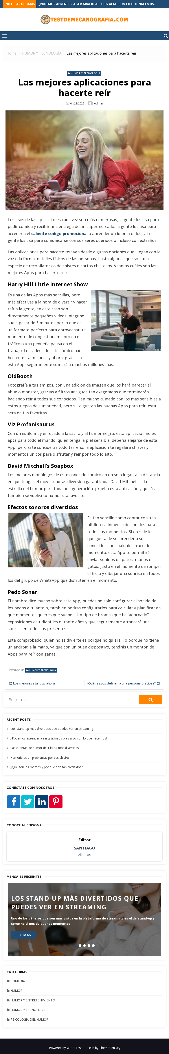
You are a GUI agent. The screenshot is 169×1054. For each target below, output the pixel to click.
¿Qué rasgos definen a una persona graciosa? (121, 683)
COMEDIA (18, 981)
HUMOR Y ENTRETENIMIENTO (33, 1000)
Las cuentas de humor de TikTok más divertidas (44, 748)
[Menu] (4, 35)
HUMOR (16, 990)
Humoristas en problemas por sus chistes (40, 757)
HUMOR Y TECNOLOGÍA (85, 73)
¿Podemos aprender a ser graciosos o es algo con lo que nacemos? (58, 738)
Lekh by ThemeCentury (103, 1048)
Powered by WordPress (65, 1048)
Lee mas (23, 935)
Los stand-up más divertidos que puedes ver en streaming (88, 4)
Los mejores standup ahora (34, 683)
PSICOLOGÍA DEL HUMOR (29, 1019)
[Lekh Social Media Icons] (13, 801)
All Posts (84, 855)
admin (98, 103)
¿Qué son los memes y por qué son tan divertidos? (46, 767)
